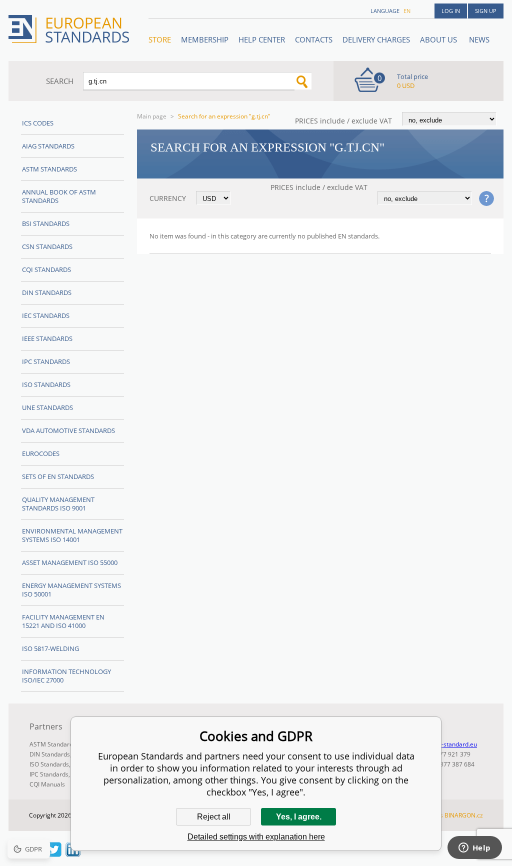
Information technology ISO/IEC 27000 (66, 675)
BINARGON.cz (463, 815)
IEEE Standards (47, 338)
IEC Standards (46, 315)
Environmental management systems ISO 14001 (72, 535)
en (407, 10)
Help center (261, 39)
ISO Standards (46, 384)
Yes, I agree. (299, 816)
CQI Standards (46, 269)
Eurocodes (41, 453)
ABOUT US (439, 39)
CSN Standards (47, 246)
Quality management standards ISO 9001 (58, 503)
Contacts (313, 39)
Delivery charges (376, 39)
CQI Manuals (47, 784)
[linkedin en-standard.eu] (73, 854)
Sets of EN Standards (58, 476)
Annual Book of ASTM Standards (59, 196)
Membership (204, 39)
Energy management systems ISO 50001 (71, 589)
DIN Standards (47, 292)
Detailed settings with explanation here (256, 836)
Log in (451, 10)
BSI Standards (46, 223)
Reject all (213, 816)
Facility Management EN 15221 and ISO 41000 (63, 621)
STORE (159, 39)
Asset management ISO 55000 (70, 562)
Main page (151, 116)
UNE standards (47, 407)
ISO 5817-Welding (50, 648)
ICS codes (38, 123)
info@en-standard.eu (447, 744)
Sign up (485, 10)
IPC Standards (46, 361)
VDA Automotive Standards (68, 430)
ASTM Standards (49, 169)
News (479, 39)
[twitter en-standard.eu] (54, 854)
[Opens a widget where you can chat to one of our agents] (474, 848)
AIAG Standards (48, 146)
